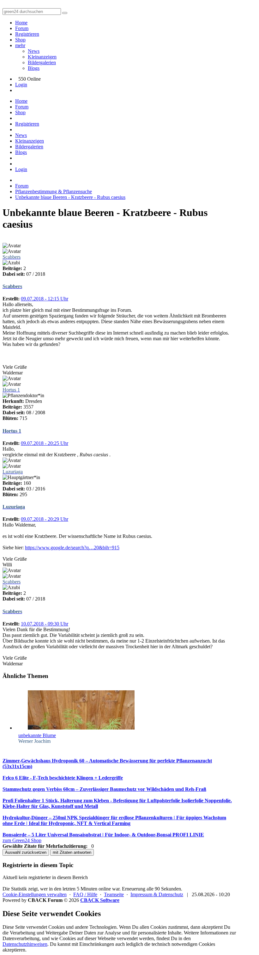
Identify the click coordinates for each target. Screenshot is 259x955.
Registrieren (27, 34)
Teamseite (114, 894)
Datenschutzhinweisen (25, 944)
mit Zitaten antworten (72, 852)
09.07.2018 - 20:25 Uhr (44, 443)
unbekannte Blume (37, 735)
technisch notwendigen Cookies (183, 944)
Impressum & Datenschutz (156, 894)
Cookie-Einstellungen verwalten (35, 894)
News (33, 51)
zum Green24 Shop (22, 840)
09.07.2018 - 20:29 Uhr (44, 519)
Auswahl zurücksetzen (25, 852)
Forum (21, 28)
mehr (20, 45)
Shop (20, 39)
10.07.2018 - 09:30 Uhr (44, 623)
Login (21, 84)
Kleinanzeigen (42, 56)
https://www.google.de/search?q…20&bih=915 (72, 547)
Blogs (33, 68)
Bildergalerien (42, 62)
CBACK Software (99, 900)
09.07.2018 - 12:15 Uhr (44, 298)
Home (21, 22)
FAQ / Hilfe (85, 894)
